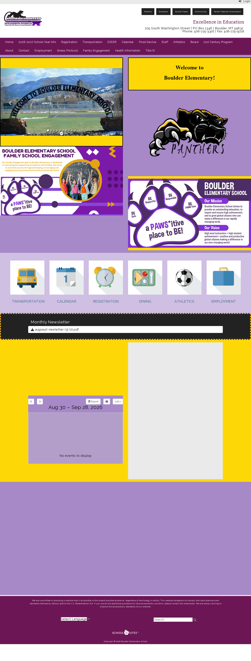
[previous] (31, 401)
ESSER (112, 42)
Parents (148, 11)
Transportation (92, 42)
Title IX (150, 50)
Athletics (179, 42)
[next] (40, 401)
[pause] (61, 134)
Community (201, 11)
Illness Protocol (67, 50)
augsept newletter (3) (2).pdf (56, 329)
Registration (69, 42)
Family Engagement (96, 50)
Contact (24, 50)
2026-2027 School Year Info (37, 42)
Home (9, 42)
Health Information (127, 50)
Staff (165, 42)
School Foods (181, 11)
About (9, 50)
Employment (43, 50)
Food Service (147, 42)
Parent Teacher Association (227, 11)
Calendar (128, 42)
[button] (10, 102)
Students (163, 11)
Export (94, 401)
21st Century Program (218, 42)
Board (194, 42)
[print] (106, 401)
